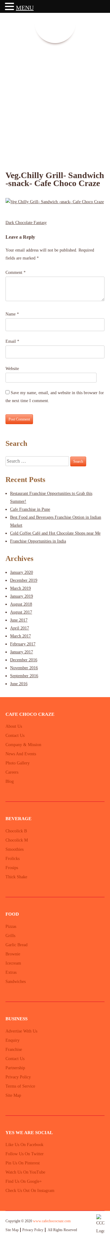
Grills (10, 935)
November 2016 (24, 668)
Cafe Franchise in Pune (30, 509)
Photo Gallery (18, 763)
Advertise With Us (21, 1031)
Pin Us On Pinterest (23, 1163)
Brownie (13, 954)
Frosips (12, 867)
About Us (14, 726)
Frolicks (13, 858)
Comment (16, 272)
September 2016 (24, 676)
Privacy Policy (18, 1077)
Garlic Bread (17, 945)
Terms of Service (20, 1086)
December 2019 (23, 580)
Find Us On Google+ (24, 1181)
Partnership (15, 1068)
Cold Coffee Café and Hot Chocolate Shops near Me (55, 533)
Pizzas (11, 926)
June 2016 (19, 684)
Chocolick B (16, 831)
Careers (12, 772)
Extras (11, 972)
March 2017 (20, 636)
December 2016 (23, 660)
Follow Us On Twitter (25, 1154)
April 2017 (19, 628)
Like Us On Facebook (24, 1144)
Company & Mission (23, 744)
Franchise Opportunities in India (38, 541)
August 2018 (21, 604)
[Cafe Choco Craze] (55, 22)
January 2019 (21, 596)
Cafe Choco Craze (21, 82)
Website (12, 368)
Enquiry (13, 1040)
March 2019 (20, 588)
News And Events (21, 754)
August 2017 (21, 612)
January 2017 (21, 652)
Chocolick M (17, 840)
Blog (10, 781)
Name (12, 314)
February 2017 (22, 644)
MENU (25, 7)
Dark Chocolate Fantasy (26, 222)
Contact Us (15, 735)
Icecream (13, 963)
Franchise (14, 1049)
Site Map (13, 1095)
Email (12, 341)
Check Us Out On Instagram (30, 1190)
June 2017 (19, 620)
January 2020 (21, 572)
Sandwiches (16, 981)
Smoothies (15, 849)
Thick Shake (16, 877)
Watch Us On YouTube (25, 1172)
